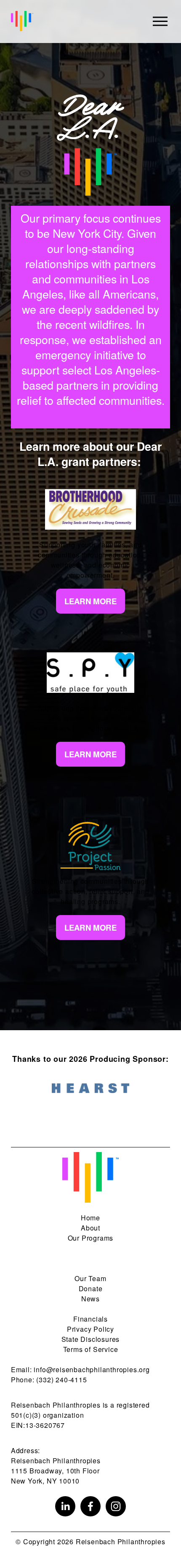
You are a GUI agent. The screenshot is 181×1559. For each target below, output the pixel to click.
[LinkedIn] (65, 1506)
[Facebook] (90, 1506)
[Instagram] (116, 1506)
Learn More (90, 601)
